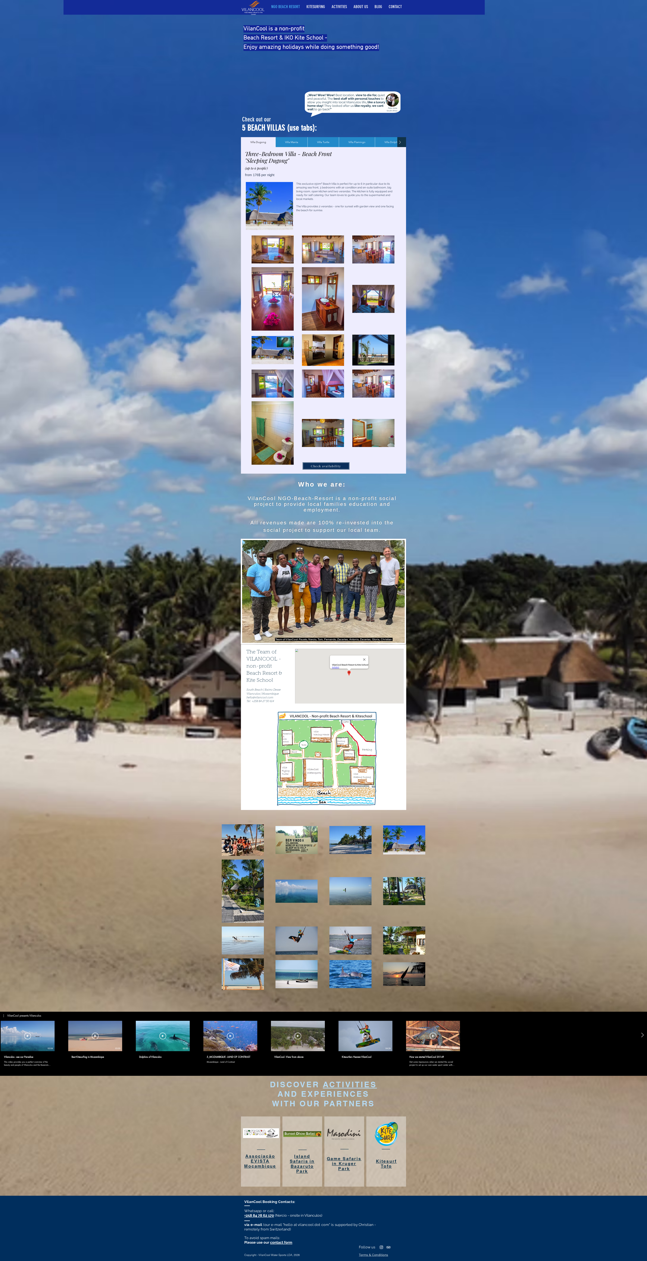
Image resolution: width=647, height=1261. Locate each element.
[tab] (258, 142)
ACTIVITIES (350, 1084)
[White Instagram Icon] (381, 1247)
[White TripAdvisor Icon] (388, 1247)
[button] (22, 1015)
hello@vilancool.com (259, 697)
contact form (281, 1242)
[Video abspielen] (27, 1036)
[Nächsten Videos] (642, 1035)
